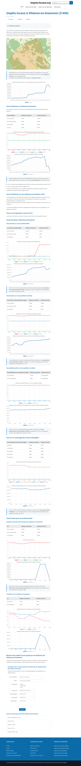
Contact (8, 748)
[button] (8, 40)
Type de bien (14, 684)
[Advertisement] (63, 37)
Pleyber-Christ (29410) (34, 745)
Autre (22, 687)
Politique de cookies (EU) (11, 753)
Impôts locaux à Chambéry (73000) (61, 748)
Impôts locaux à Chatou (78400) (60, 753)
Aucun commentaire (10, 16)
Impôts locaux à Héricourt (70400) (61, 745)
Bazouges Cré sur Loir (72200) (36, 755)
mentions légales (63, 762)
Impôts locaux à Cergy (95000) (60, 750)
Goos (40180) (33, 753)
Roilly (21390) (11, 721)
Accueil (21, 6)
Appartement (23, 685)
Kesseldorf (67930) (34, 750)
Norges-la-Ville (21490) (13, 731)
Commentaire (14, 701)
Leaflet (40, 69)
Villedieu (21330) (11, 724)
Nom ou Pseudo (13, 677)
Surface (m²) (14, 690)
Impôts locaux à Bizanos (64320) (61, 755)
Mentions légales (10, 750)
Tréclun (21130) (11, 728)
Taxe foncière (14, 697)
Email (15, 680)
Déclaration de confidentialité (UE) (13, 755)
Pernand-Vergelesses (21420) (14, 717)
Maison (22, 684)
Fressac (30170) (33, 748)
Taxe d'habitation (13, 694)
